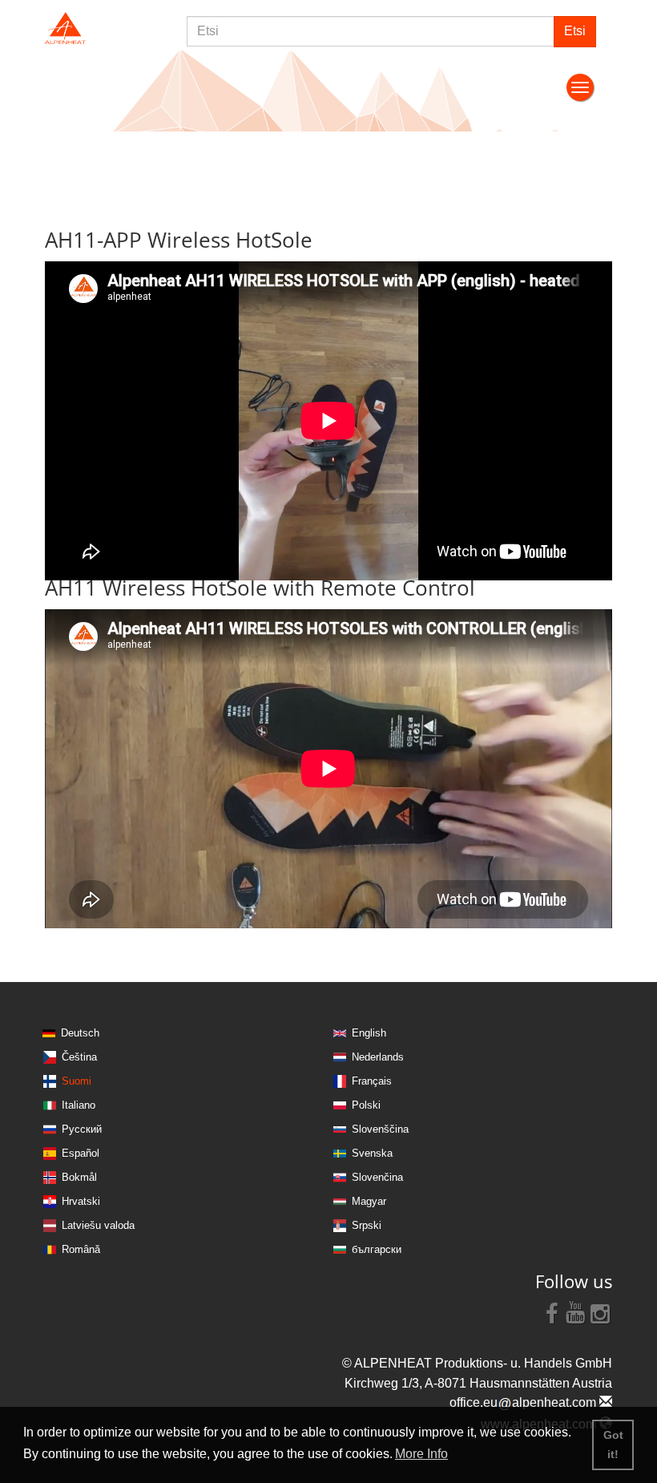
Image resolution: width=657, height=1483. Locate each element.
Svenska (372, 1153)
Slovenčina (377, 1177)
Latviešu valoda (98, 1225)
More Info (421, 1454)
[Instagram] (600, 1312)
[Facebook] (552, 1312)
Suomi (76, 1081)
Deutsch (80, 1033)
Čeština (79, 1057)
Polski (366, 1105)
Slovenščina (380, 1129)
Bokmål (79, 1177)
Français (372, 1081)
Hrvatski (81, 1201)
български (376, 1249)
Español (80, 1153)
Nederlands (378, 1057)
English (369, 1033)
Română (81, 1249)
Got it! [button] (613, 1444)
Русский (82, 1129)
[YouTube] (576, 1312)
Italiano (78, 1105)
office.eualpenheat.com (524, 1402)
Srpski (366, 1225)
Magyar (369, 1201)
